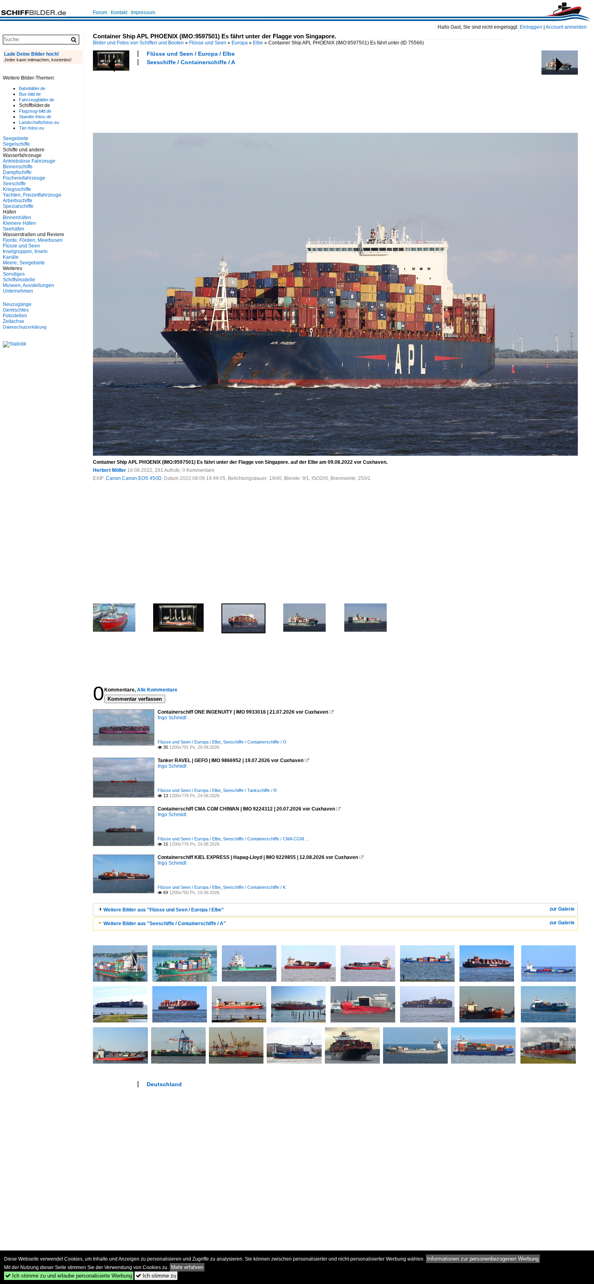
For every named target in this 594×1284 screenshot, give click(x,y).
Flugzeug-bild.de (35, 111)
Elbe (258, 43)
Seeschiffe (14, 183)
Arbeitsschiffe (17, 200)
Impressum (143, 12)
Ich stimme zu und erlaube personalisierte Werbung (68, 1276)
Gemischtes (16, 310)
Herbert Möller (109, 470)
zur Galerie (562, 909)
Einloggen (531, 27)
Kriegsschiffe (17, 189)
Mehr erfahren (187, 1267)
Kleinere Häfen (19, 223)
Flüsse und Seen (207, 43)
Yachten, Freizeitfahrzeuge (32, 195)
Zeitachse (13, 321)
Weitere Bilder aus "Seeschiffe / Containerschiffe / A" (164, 923)
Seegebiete (15, 138)
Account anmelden (566, 27)
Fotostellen (15, 315)
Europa (240, 43)
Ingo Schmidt (172, 718)
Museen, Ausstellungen (28, 285)
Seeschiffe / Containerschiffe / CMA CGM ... (266, 838)
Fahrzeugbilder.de (36, 99)
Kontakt (119, 12)
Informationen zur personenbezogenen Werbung (483, 1259)
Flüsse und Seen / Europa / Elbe (191, 53)
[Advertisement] (240, 98)
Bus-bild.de (30, 94)
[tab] (335, 909)
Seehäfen (13, 229)
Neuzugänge (17, 304)
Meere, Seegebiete (24, 263)
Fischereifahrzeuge (24, 178)
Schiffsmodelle (19, 280)
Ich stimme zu (156, 1276)
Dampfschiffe (17, 172)
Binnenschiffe (18, 167)
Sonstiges (14, 274)
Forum (100, 12)
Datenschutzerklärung (24, 327)
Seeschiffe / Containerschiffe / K (254, 887)
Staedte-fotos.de (35, 116)
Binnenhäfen (17, 217)
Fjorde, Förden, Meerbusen (33, 240)
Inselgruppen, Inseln (25, 251)
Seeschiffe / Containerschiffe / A (191, 62)
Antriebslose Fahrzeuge (29, 161)
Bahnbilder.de (32, 88)
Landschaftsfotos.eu (39, 122)
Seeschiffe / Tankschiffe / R (250, 790)
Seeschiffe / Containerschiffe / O (254, 741)
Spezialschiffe (18, 206)
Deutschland (164, 1084)
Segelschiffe (16, 144)
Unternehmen (18, 291)
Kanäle (11, 257)
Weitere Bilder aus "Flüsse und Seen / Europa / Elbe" (163, 910)
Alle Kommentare (157, 690)
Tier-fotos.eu (31, 128)
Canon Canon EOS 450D (134, 478)
